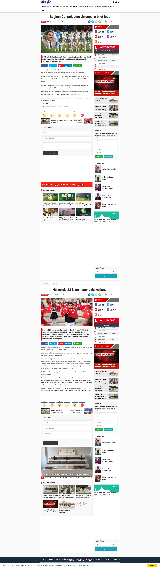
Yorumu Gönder (50, 153)
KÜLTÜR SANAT (74, 6)
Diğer (42, 10)
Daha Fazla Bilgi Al (95, 565)
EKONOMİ (65, 6)
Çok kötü (99, 149)
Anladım (152, 565)
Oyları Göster (108, 156)
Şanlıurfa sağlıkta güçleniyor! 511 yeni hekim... (82, 512)
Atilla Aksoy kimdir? (109, 169)
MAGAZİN (98, 6)
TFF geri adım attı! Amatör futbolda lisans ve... (66, 219)
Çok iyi (98, 141)
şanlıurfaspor (45, 106)
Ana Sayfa (45, 283)
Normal (99, 144)
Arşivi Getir (106, 276)
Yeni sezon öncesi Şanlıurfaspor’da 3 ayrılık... (81, 219)
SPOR (86, 6)
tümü (116, 130)
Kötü (98, 146)
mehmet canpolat (63, 106)
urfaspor (54, 106)
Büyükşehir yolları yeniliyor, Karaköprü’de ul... (66, 497)
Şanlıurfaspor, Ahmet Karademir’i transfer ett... (66, 205)
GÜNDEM (43, 6)
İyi (97, 138)
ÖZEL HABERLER (57, 6)
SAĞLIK (82, 6)
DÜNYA (112, 6)
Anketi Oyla (99, 156)
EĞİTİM (49, 6)
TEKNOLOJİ (105, 6)
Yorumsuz (99, 152)
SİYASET (91, 6)
